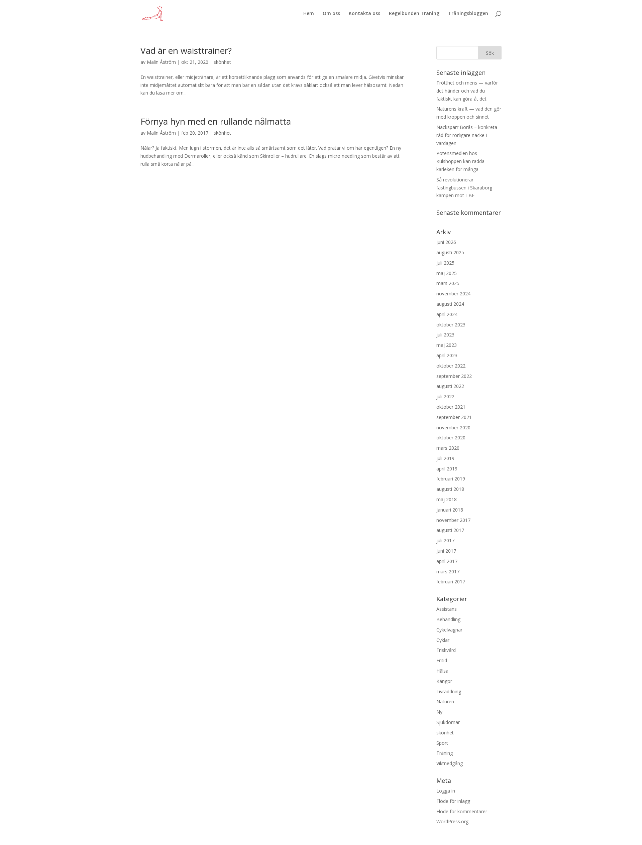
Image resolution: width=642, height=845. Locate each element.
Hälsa (442, 671)
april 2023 (446, 355)
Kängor (444, 681)
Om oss (331, 13)
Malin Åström (161, 62)
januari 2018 (449, 510)
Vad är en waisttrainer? (186, 50)
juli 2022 (445, 396)
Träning (444, 753)
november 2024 (453, 293)
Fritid (441, 660)
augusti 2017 (450, 530)
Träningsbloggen (468, 13)
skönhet (222, 62)
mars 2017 (447, 571)
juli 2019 (445, 458)
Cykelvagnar (449, 629)
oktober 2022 (450, 366)
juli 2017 (445, 540)
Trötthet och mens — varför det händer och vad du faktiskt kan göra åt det (467, 91)
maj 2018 (446, 499)
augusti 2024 (450, 304)
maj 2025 (446, 273)
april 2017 (446, 561)
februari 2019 (450, 478)
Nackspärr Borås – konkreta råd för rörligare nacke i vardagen (466, 135)
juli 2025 (445, 263)
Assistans (446, 609)
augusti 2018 (450, 489)
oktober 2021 (450, 407)
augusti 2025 (450, 252)
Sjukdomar (448, 722)
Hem (308, 13)
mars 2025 (447, 283)
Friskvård (446, 650)
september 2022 (454, 376)
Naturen (445, 701)
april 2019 (446, 468)
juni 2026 (446, 242)
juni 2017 (446, 551)
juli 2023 (445, 334)
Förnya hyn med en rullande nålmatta (215, 121)
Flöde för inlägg (453, 801)
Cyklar (442, 640)
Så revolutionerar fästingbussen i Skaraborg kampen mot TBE (464, 187)
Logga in (445, 791)
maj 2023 (446, 345)
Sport (442, 743)
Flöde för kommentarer (461, 811)
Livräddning (448, 691)
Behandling (448, 619)
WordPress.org (452, 821)
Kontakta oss (364, 13)
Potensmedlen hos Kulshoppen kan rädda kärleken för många (460, 161)
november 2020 (453, 427)
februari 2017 (450, 581)
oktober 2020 (450, 437)
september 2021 (454, 417)
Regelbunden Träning (414, 13)
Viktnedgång (449, 763)
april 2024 (446, 314)
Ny (439, 712)
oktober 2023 (450, 324)
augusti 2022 (450, 386)
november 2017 (453, 520)
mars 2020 (447, 448)
